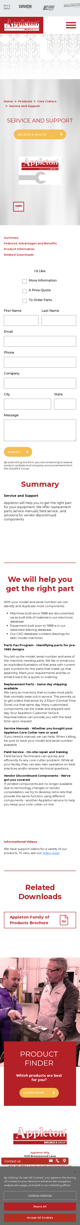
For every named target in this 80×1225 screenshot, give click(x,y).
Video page (51, 853)
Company (11, 373)
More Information (43, 280)
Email (8, 331)
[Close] (75, 1172)
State (58, 394)
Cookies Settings (40, 1195)
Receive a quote (32, 134)
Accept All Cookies (40, 1217)
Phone (9, 352)
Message (11, 415)
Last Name (50, 311)
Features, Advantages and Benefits (30, 243)
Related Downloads (19, 254)
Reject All (39, 1206)
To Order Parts (40, 300)
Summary (11, 237)
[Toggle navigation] (73, 25)
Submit (14, 452)
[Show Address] (64, 1161)
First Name (12, 311)
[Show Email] (50, 1161)
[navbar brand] (21, 25)
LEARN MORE (33, 1093)
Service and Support (24, 106)
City (7, 394)
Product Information (19, 249)
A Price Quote (40, 290)
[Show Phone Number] (57, 1161)
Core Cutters (46, 101)
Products (25, 101)
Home (8, 101)
